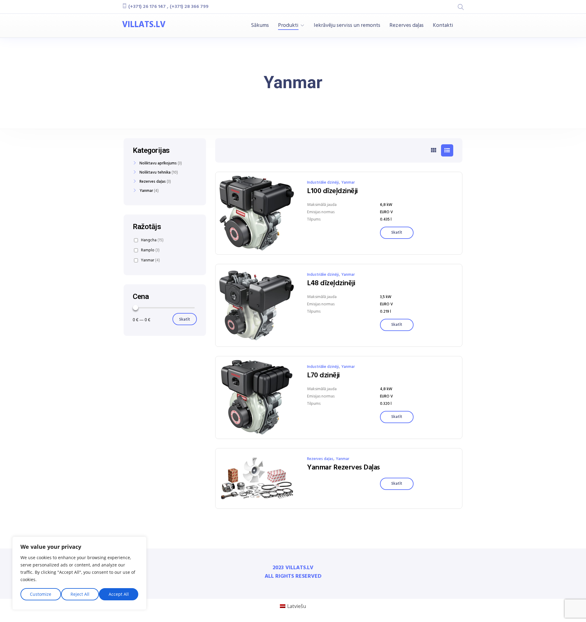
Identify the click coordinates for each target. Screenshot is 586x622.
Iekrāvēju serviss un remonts (347, 25)
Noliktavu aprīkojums (158, 163)
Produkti (288, 25)
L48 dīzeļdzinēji (331, 283)
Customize (40, 594)
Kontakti (443, 25)
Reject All (80, 594)
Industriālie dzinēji (323, 182)
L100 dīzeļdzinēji (332, 191)
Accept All (119, 594)
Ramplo (150, 250)
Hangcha (152, 240)
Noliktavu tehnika (155, 172)
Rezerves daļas (406, 25)
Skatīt (184, 319)
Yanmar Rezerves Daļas (343, 467)
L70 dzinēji (323, 375)
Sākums (260, 25)
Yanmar (348, 182)
